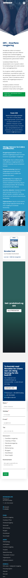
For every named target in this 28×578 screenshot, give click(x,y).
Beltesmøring (9, 448)
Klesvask (5, 574)
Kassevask (8, 445)
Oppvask (5, 571)
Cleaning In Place (10, 441)
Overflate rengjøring (11, 438)
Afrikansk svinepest (8, 560)
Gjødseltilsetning (7, 552)
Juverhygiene (6, 544)
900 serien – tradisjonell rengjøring (12, 566)
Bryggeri (7, 450)
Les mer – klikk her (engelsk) (12, 257)
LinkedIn (6, 509)
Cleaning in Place (7, 520)
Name (5, 403)
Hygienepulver (6, 557)
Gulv (4, 576)
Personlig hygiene (7, 569)
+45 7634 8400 (8, 503)
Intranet (6, 507)
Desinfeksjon (9, 453)
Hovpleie (5, 550)
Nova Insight (9, 455)
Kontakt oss (9, 388)
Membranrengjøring (11, 443)
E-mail (5, 419)
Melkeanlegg (6, 542)
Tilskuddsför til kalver (8, 555)
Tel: (4, 427)
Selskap (6, 411)
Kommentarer (7, 460)
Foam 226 (14, 113)
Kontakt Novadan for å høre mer (13, 94)
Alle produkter (13, 310)
